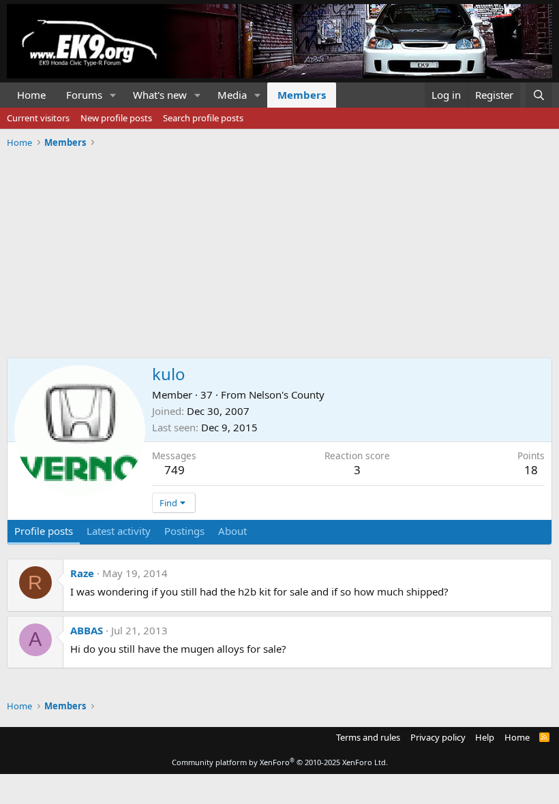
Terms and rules (368, 737)
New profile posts (116, 118)
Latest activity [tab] (119, 531)
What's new (160, 95)
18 (531, 470)
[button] (113, 95)
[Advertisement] (279, 248)
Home (31, 95)
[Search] (539, 95)
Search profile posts (203, 118)
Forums (84, 95)
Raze (82, 573)
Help (484, 737)
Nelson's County (286, 394)
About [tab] (232, 531)
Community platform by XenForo (280, 762)
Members (301, 95)
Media (232, 95)
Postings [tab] (184, 531)
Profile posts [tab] (43, 531)
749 (174, 470)
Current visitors (38, 118)
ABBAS (86, 630)
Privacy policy (438, 737)
